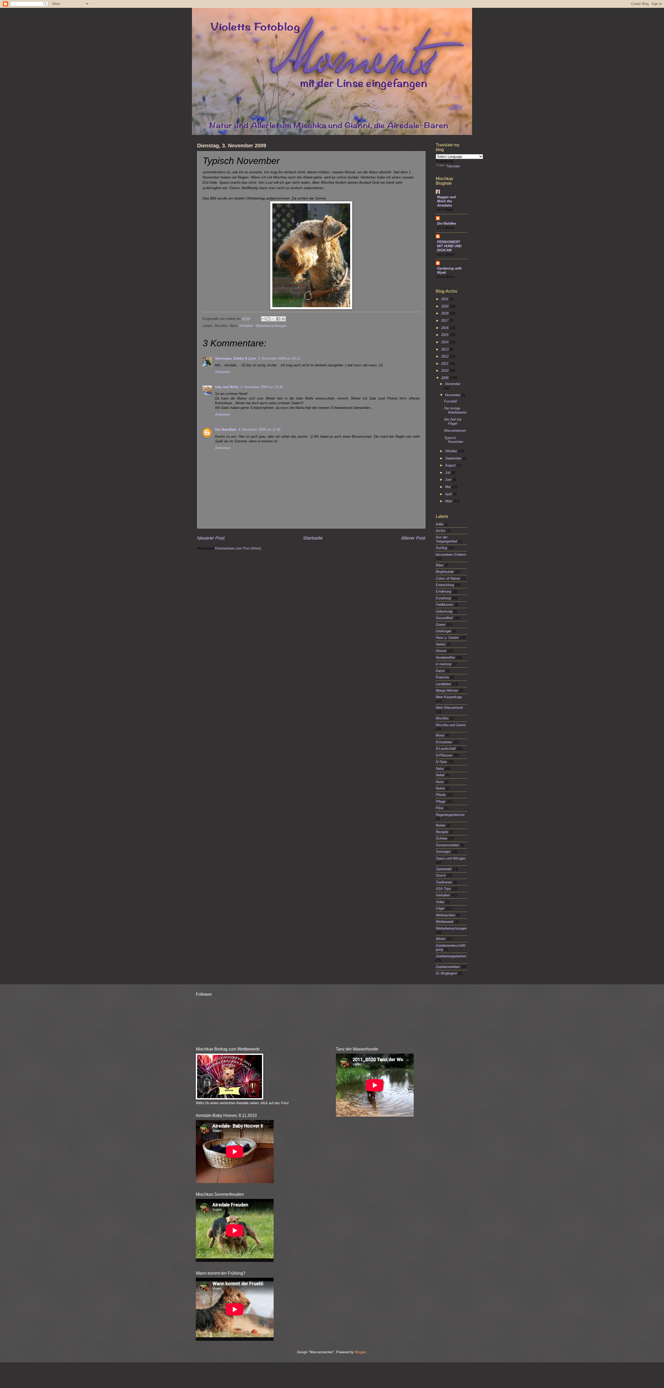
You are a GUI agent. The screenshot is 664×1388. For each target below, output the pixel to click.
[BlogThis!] (268, 318)
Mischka (442, 718)
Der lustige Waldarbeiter (455, 410)
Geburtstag (444, 611)
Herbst (441, 644)
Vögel (440, 908)
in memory (444, 664)
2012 (445, 356)
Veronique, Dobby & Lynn (235, 358)
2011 (445, 364)
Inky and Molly (227, 387)
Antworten (222, 372)
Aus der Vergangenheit (446, 539)
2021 (445, 299)
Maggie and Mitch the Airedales (446, 201)
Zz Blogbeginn (446, 973)
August (451, 465)
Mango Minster (447, 690)
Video (440, 902)
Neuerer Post (211, 538)
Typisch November (453, 440)
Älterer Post (413, 538)
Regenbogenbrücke (450, 815)
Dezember (452, 384)
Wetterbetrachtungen (271, 326)
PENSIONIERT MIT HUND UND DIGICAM (449, 246)
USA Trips (443, 889)
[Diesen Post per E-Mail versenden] (263, 318)
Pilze (439, 808)
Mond (440, 735)
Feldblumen (444, 605)
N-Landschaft (446, 749)
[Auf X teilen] (273, 318)
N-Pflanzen (444, 755)
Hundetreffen (445, 657)
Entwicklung (445, 585)
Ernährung (443, 591)
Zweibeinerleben (448, 967)
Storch (441, 875)
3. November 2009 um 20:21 (279, 358)
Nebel (440, 775)
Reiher (440, 825)
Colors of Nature (448, 578)
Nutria (440, 788)
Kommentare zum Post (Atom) (238, 548)
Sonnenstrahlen (447, 845)
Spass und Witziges (451, 858)
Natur (440, 769)
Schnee (441, 838)
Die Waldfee (446, 223)
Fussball (450, 401)
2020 (445, 306)
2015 (445, 335)
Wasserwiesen (455, 430)
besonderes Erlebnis (451, 554)
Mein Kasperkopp (449, 697)
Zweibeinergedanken (451, 956)
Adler (440, 524)
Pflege (440, 801)
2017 (445, 320)
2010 (445, 371)
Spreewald (443, 869)
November (453, 395)
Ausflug (441, 548)
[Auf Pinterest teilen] (283, 318)
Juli (448, 473)
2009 (445, 378)
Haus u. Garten (447, 638)
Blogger (360, 1352)
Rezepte (442, 832)
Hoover (441, 651)
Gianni (440, 625)
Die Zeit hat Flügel (452, 421)
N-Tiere (441, 762)
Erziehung (443, 598)
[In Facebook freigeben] (278, 318)
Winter (440, 939)
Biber (440, 565)
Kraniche (442, 677)
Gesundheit (444, 618)
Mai (448, 487)
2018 (445, 313)
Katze (440, 671)
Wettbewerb (444, 922)
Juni (448, 480)
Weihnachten (445, 915)
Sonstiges (443, 852)
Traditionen (444, 882)
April (449, 494)
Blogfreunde (445, 572)
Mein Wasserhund (449, 708)
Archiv (440, 531)
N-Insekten (444, 742)
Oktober (451, 451)
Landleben (443, 684)
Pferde (441, 795)
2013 (445, 349)
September (453, 458)
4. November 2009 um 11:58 (259, 429)
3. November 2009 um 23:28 (261, 387)
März (449, 501)
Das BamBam (226, 429)
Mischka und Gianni (451, 725)
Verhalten (246, 326)
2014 (445, 342)
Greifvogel (443, 631)
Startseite (313, 538)
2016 (445, 328)
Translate (453, 166)
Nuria (440, 782)
